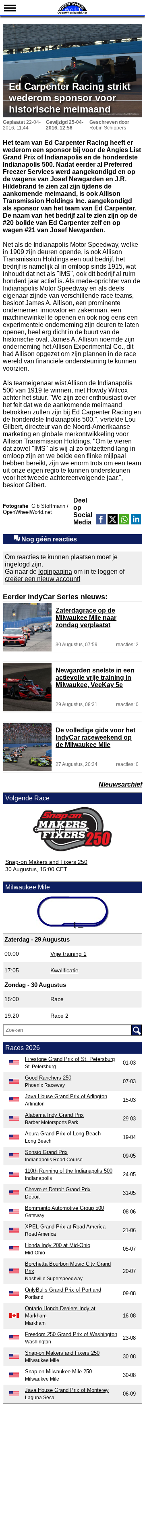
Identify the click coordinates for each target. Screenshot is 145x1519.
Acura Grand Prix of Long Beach (63, 1134)
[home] (72, 13)
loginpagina (55, 571)
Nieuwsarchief (120, 784)
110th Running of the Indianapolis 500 (68, 1171)
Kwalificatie (64, 970)
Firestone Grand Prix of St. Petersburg (70, 1059)
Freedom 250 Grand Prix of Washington (71, 1334)
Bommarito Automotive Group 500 (64, 1208)
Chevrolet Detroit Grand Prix (58, 1189)
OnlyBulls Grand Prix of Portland (63, 1290)
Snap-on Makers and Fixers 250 (46, 862)
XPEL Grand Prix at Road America (65, 1227)
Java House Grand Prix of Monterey (67, 1390)
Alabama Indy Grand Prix (54, 1115)
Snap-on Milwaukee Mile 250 (58, 1371)
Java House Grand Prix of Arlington (66, 1096)
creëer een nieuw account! (42, 578)
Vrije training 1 (68, 953)
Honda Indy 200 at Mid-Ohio (57, 1245)
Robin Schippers (107, 128)
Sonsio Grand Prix (46, 1152)
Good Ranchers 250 (48, 1078)
